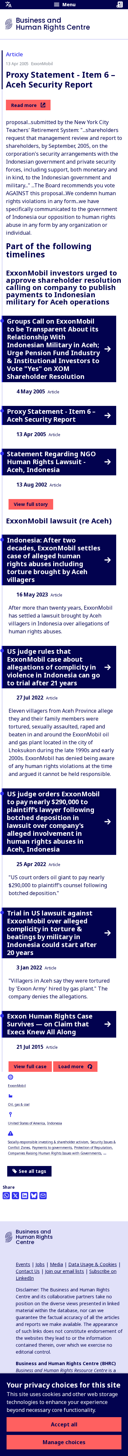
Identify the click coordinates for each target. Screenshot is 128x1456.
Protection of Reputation (93, 1147)
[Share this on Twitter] (15, 1195)
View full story (31, 504)
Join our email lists (64, 1271)
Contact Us (28, 1271)
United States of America (26, 1123)
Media (56, 1264)
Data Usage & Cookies (92, 1264)
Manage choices (64, 1442)
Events (23, 1264)
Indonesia (54, 1123)
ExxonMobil (17, 1085)
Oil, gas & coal (19, 1104)
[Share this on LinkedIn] (24, 1195)
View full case (30, 1066)
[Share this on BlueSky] (33, 1195)
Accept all (64, 1424)
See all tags (32, 1171)
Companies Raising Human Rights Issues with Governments (54, 1153)
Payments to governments (52, 1147)
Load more (71, 1067)
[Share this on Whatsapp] (6, 1195)
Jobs (40, 1264)
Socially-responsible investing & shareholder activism (48, 1142)
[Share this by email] (43, 1195)
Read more (24, 105)
